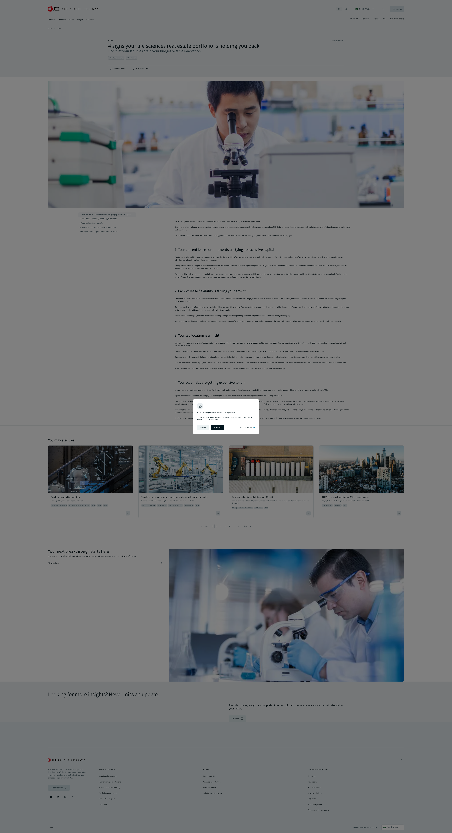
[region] (226, 416)
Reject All (203, 427)
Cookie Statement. (212, 419)
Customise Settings (247, 427)
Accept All (217, 427)
